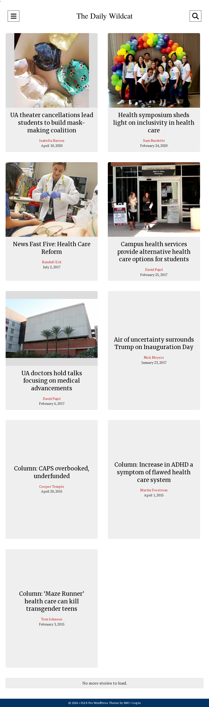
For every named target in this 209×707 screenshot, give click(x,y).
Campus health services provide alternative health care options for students (154, 252)
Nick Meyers (154, 357)
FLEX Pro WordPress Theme (100, 703)
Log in (137, 703)
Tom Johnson (51, 619)
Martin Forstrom (153, 490)
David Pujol (154, 269)
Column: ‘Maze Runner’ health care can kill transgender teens (51, 601)
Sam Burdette (154, 140)
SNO (127, 703)
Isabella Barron (51, 140)
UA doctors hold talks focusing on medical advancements (51, 381)
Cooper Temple (51, 486)
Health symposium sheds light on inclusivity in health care (153, 123)
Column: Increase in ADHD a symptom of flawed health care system (153, 472)
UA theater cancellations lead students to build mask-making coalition (51, 123)
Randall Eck (51, 261)
